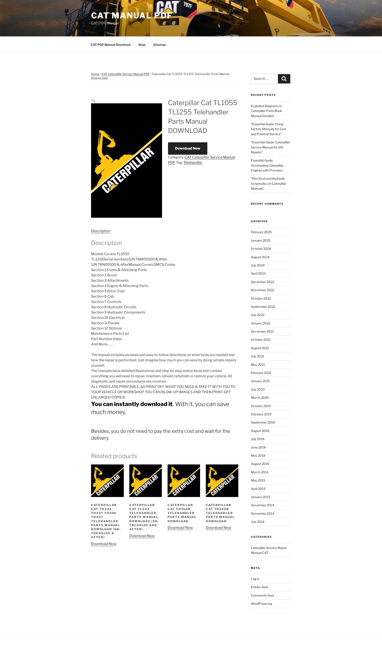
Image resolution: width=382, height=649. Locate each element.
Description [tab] (100, 231)
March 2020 (260, 397)
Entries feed (259, 587)
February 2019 (261, 414)
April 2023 (258, 273)
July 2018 (257, 439)
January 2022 (260, 323)
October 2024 (261, 248)
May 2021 (258, 364)
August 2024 (260, 257)
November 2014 (262, 513)
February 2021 (261, 373)
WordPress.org (261, 603)
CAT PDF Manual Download (110, 44)
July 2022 (257, 315)
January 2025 (260, 240)
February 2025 (261, 232)
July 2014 (257, 522)
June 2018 (258, 447)
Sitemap (159, 44)
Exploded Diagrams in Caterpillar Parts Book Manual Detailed (266, 111)
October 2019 (261, 406)
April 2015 (258, 489)
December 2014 (262, 505)
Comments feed (262, 595)
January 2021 (260, 381)
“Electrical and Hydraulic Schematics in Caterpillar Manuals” (268, 183)
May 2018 (258, 455)
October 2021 (261, 339)
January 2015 (260, 497)
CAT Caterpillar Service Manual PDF (126, 74)
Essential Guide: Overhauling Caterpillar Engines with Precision (267, 165)
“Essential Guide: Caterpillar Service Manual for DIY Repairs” (270, 147)
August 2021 (260, 348)
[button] (93, 100)
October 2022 (261, 298)
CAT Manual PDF (132, 15)
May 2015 (258, 480)
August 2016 (260, 464)
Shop (141, 44)
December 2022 (262, 282)
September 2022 (263, 306)
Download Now (187, 148)
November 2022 (262, 290)
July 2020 (258, 389)
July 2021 (257, 356)
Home (95, 74)
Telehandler (192, 162)
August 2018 (260, 431)
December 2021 (262, 331)
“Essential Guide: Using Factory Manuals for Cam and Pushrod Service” (268, 129)
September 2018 (263, 422)
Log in (255, 579)
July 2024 (258, 265)
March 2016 (259, 472)
